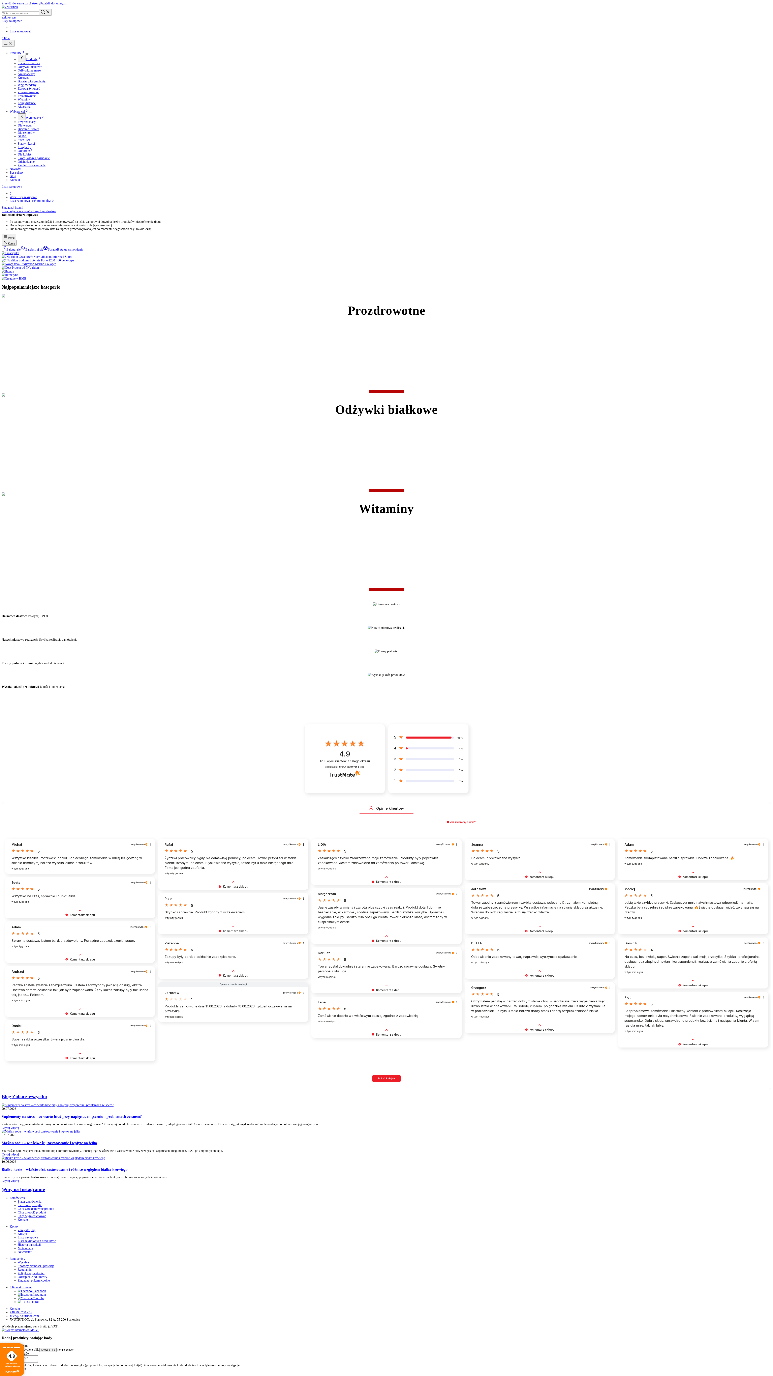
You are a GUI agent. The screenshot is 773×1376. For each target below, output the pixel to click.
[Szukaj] (45, 12)
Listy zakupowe (12, 186)
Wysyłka (23, 1262)
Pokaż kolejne (386, 1078)
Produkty (15, 53)
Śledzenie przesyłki (30, 1205)
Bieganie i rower (28, 129)
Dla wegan (25, 125)
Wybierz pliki (30, 1349)
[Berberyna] (10, 275)
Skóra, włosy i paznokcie (34, 158)
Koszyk (23, 1233)
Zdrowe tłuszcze (28, 92)
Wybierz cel (17, 111)
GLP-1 (22, 136)
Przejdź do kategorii (53, 3)
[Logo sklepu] (10, 7)
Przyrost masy (27, 121)
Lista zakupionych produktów (37, 1241)
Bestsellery (17, 172)
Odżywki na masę (29, 70)
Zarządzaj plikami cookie (34, 1280)
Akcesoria (24, 106)
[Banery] (8, 271)
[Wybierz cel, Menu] (30, 112)
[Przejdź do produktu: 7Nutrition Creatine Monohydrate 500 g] (700, 1361)
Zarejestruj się (26, 1230)
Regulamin (25, 1269)
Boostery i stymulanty (31, 81)
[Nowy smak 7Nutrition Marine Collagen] (29, 264)
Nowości (15, 169)
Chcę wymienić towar (32, 1216)
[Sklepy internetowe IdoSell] (20, 1330)
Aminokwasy (26, 74)
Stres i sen (24, 140)
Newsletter (24, 1252)
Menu (10, 237)
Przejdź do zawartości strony (21, 3)
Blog (13, 176)
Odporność (25, 150)
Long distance (27, 103)
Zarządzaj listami (12, 207)
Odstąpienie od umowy (32, 1277)
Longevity (24, 147)
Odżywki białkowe (30, 66)
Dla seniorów (26, 132)
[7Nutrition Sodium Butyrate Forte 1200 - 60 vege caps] (38, 260)
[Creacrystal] (10, 253)
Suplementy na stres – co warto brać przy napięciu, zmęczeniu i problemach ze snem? (72, 1116)
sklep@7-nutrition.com (24, 1316)
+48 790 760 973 (21, 1312)
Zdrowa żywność (29, 88)
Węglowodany (27, 85)
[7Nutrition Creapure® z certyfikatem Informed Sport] (37, 256)
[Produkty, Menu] (27, 54)
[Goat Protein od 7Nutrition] (20, 267)
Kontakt (15, 179)
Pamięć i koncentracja (31, 165)
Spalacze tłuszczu (29, 63)
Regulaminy (17, 1258)
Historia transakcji (29, 1244)
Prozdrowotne (27, 95)
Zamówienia (18, 1198)
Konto (11, 243)
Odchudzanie (26, 161)
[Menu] (8, 43)
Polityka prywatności (31, 1273)
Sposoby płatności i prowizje (36, 1266)
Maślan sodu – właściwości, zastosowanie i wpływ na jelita (49, 1143)
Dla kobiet (24, 154)
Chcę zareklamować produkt (36, 1208)
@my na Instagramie (23, 1189)
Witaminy (24, 99)
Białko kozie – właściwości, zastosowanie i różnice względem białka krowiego (65, 1169)
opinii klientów (345, 761)
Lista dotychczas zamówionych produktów (29, 211)
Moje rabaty (25, 1248)
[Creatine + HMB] (14, 278)
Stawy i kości (26, 143)
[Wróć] (22, 58)
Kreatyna (23, 77)
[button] (371, 808)
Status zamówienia (29, 1201)
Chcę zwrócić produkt (32, 1212)
